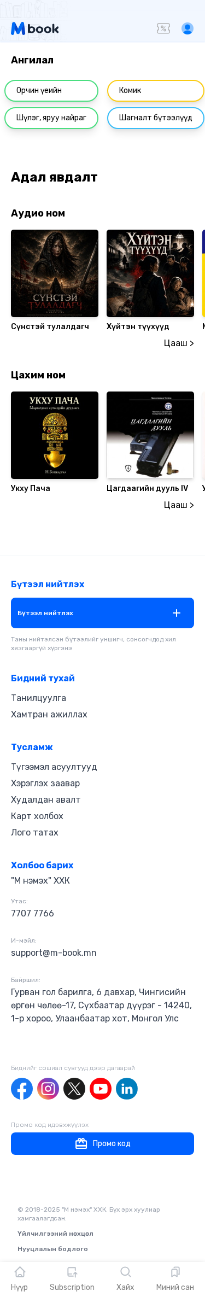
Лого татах (34, 832)
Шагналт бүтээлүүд (155, 117)
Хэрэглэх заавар (45, 783)
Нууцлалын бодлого (52, 1249)
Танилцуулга (38, 698)
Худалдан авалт (46, 799)
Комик (130, 90)
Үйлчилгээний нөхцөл (55, 1233)
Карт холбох (37, 816)
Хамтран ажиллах (49, 714)
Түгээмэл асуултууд (54, 767)
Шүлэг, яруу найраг (51, 117)
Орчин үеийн (39, 90)
